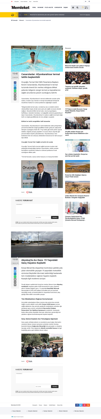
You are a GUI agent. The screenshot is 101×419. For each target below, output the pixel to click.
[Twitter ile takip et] (81, 405)
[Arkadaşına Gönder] (15, 93)
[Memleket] (20, 7)
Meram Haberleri (63, 411)
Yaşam (65, 7)
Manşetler (16, 1)
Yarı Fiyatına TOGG (34, 14)
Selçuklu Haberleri (32, 411)
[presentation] (16, 15)
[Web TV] (85, 1)
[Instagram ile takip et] (84, 405)
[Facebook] (15, 82)
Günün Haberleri (24, 1)
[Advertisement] (50, 32)
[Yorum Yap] (15, 99)
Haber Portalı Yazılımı (19, 416)
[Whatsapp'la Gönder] (15, 91)
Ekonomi (40, 7)
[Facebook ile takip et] (77, 405)
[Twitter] (15, 85)
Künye (40, 405)
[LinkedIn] (15, 88)
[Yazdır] (15, 96)
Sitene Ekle (35, 1)
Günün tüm (85, 14)
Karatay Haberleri (47, 411)
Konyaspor (58, 7)
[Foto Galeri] (89, 1)
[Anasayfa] (12, 1)
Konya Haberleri (16, 411)
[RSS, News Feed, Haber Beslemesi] (88, 405)
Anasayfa (35, 405)
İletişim (45, 405)
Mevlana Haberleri (79, 411)
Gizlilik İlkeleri (52, 405)
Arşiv (30, 1)
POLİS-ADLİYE (49, 7)
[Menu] (73, 7)
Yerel (34, 7)
